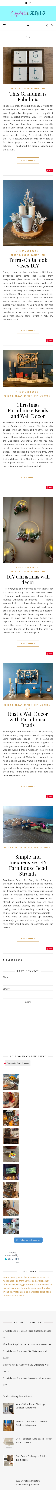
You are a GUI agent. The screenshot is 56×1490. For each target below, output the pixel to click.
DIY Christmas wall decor (28, 579)
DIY (44, 88)
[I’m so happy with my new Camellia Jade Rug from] (11, 1208)
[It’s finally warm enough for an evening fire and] (11, 1172)
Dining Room (42, 396)
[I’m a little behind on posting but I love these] (11, 1136)
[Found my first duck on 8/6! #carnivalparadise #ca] (11, 1154)
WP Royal (35, 1484)
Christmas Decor (27, 251)
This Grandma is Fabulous (28, 96)
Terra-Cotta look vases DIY (28, 263)
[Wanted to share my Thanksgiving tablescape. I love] (11, 1100)
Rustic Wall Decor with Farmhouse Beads (28, 719)
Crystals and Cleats (13, 1330)
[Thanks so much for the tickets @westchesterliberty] (11, 1118)
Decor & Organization (25, 88)
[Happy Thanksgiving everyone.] (11, 1082)
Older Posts (13, 960)
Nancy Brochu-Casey (14, 1364)
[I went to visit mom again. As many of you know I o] (11, 1190)
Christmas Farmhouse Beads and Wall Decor (28, 410)
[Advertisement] (28, 1029)
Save (50, 171)
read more (28, 160)
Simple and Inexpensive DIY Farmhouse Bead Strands (28, 865)
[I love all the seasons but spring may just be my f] (11, 1226)
